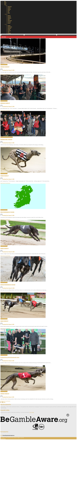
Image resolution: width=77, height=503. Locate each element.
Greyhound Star (5, 70)
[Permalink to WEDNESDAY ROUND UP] (23, 99)
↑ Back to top (3, 438)
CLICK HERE (31, 412)
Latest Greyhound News (3, 64)
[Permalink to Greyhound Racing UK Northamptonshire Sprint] (23, 353)
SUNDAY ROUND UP (4, 321)
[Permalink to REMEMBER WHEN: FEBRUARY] (23, 136)
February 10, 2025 (11, 251)
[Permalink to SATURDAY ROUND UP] (23, 390)
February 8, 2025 (11, 397)
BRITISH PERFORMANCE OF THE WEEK (7, 284)
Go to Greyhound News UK (24, 500)
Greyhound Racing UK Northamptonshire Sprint (9, 357)
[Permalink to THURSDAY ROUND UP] (23, 63)
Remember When (10, 137)
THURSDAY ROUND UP (4, 67)
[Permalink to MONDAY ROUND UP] (23, 245)
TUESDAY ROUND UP (4, 176)
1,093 (4, 402)
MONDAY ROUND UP (4, 248)
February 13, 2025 (11, 70)
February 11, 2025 (11, 142)
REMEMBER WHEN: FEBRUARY (6, 139)
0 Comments (7, 74)
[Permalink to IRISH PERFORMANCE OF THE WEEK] (23, 208)
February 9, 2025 (11, 324)
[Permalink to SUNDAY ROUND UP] (23, 317)
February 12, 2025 (11, 106)
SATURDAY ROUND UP (4, 393)
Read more (2, 74)
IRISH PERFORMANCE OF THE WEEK (7, 212)
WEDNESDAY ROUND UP (5, 103)
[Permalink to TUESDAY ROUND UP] (23, 172)
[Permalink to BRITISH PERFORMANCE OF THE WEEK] (23, 281)
